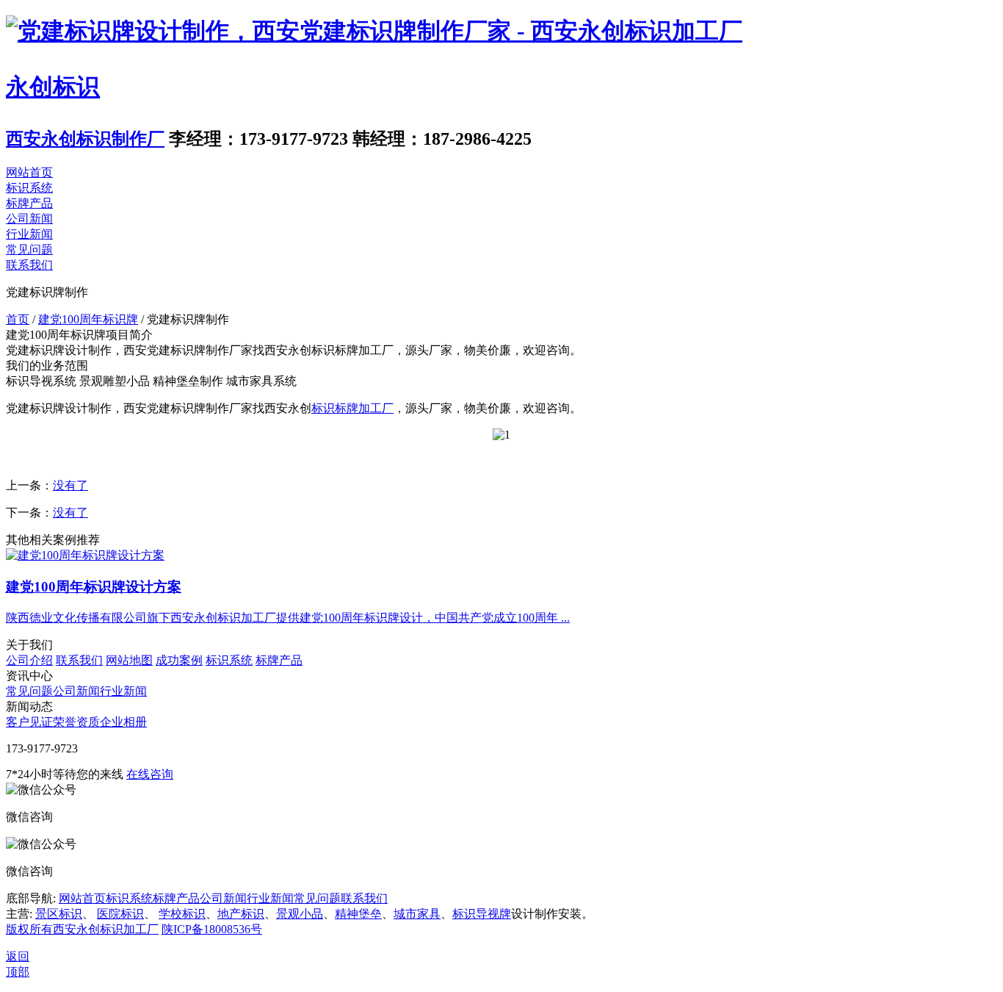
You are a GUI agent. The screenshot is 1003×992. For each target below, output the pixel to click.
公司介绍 (29, 660)
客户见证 (29, 722)
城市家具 (417, 913)
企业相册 (123, 722)
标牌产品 (29, 203)
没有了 (70, 485)
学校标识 (182, 913)
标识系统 (29, 187)
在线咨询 (149, 774)
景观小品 (299, 913)
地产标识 (240, 913)
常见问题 (29, 249)
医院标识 (120, 913)
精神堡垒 (358, 913)
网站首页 (29, 172)
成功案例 (179, 660)
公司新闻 (29, 218)
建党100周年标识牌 (88, 319)
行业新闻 (29, 234)
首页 (17, 319)
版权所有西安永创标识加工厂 (82, 929)
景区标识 (58, 913)
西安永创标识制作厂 (85, 138)
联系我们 (29, 265)
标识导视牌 (481, 913)
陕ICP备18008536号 (212, 929)
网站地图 (129, 660)
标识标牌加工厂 (352, 408)
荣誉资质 (76, 722)
